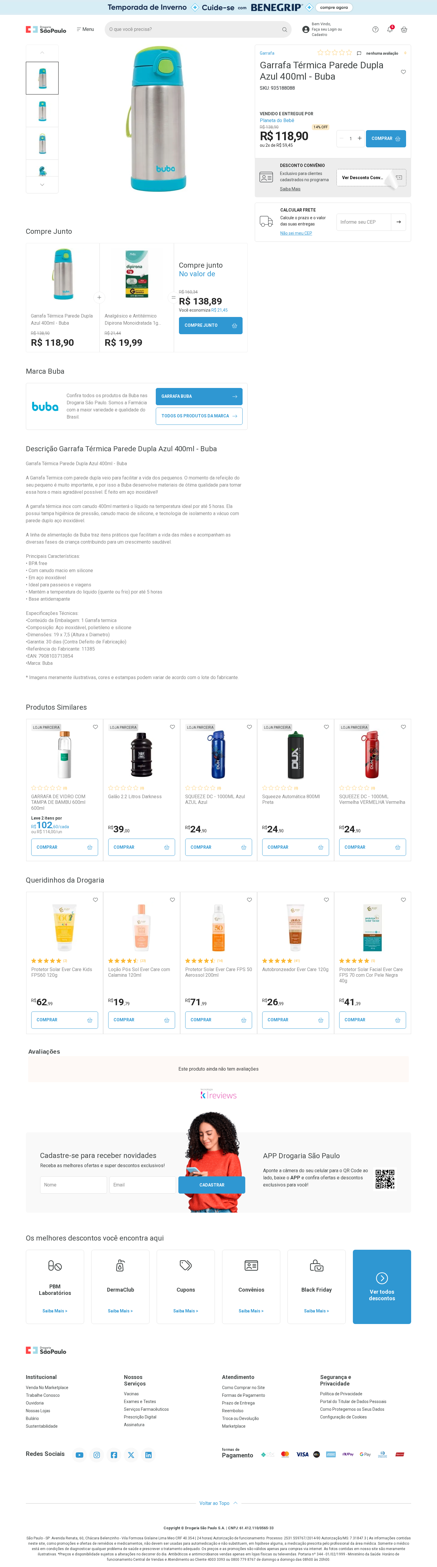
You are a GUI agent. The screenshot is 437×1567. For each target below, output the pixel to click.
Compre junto (201, 325)
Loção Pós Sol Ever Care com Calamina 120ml (139, 972)
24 (196, 829)
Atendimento (238, 1377)
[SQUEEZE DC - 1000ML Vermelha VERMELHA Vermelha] (372, 755)
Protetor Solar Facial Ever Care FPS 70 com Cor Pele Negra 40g (371, 975)
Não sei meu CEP (296, 233)
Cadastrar (211, 1185)
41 (350, 1002)
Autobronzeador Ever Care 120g (295, 969)
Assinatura (134, 1424)
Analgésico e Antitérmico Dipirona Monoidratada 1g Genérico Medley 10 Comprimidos (131, 320)
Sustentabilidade (42, 1426)
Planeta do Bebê (277, 120)
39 (119, 829)
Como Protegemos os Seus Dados (352, 1409)
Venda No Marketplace (47, 1387)
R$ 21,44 (113, 333)
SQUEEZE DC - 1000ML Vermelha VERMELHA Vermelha (372, 799)
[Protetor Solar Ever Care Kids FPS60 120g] (64, 928)
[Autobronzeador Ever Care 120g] (295, 928)
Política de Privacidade (341, 1393)
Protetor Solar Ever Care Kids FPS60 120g (61, 972)
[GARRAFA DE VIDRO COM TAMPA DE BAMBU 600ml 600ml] (64, 755)
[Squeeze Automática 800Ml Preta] (295, 755)
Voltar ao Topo (215, 1503)
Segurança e (335, 1380)
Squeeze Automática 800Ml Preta (291, 799)
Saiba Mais (290, 189)
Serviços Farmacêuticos (146, 1409)
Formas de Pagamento (243, 1395)
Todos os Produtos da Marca (195, 416)
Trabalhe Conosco (43, 1395)
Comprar (382, 138)
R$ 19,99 (123, 342)
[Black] (218, 7)
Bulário (32, 1418)
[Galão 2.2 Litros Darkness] (141, 755)
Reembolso (232, 1410)
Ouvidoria (35, 1403)
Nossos (135, 1380)
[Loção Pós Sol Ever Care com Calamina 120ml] (141, 928)
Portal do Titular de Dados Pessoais (353, 1401)
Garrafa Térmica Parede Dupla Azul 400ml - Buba (62, 319)
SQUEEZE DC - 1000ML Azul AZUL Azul (215, 799)
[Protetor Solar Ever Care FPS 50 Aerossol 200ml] (218, 928)
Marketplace (234, 1426)
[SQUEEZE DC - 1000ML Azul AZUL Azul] (218, 755)
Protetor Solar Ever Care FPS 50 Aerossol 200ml (218, 972)
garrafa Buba (176, 396)
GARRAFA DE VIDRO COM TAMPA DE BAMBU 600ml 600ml (58, 802)
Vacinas (131, 1393)
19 (119, 1002)
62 (42, 1002)
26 (273, 1002)
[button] (42, 78)
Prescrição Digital (140, 1417)
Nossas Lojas (38, 1410)
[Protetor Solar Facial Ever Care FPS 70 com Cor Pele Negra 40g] (372, 928)
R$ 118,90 (52, 342)
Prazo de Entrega (238, 1403)
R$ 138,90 (40, 333)
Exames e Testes (140, 1401)
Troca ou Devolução (240, 1418)
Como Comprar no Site (243, 1387)
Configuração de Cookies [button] (343, 1417)
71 (196, 1002)
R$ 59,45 (284, 145)
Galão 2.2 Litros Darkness (135, 796)
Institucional (41, 1377)
